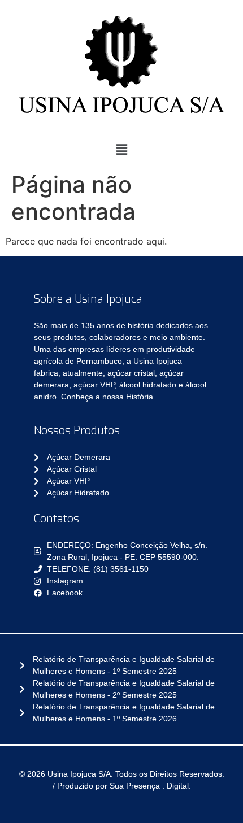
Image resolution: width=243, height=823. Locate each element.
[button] (121, 149)
